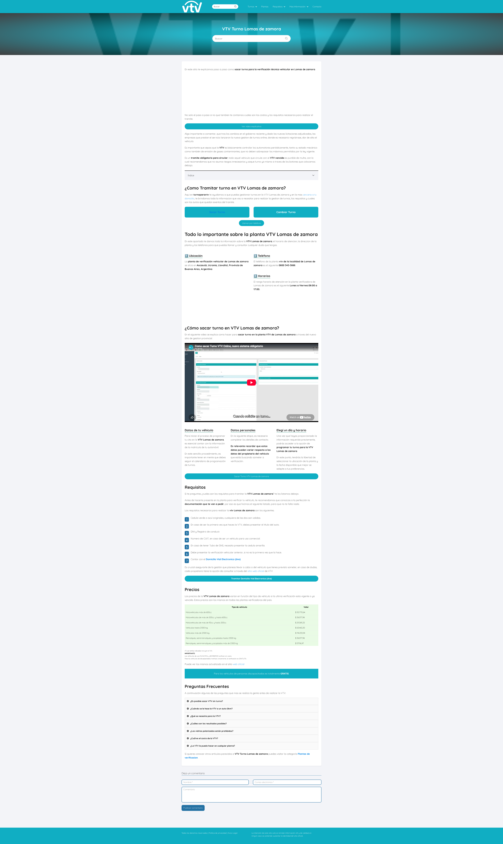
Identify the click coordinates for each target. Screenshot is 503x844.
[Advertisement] (251, 92)
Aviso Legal (232, 833)
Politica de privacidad (217, 833)
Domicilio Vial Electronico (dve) (223, 559)
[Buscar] (235, 6)
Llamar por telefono (251, 223)
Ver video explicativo (251, 126)
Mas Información (297, 6)
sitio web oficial (256, 571)
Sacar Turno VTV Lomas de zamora (251, 476)
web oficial (238, 664)
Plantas (264, 6)
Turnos (251, 6)
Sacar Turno (217, 212)
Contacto (317, 6)
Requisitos (277, 6)
